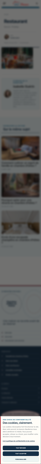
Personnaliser (20, 459)
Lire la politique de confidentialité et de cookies (19, 441)
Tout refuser (21, 448)
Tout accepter (20, 453)
